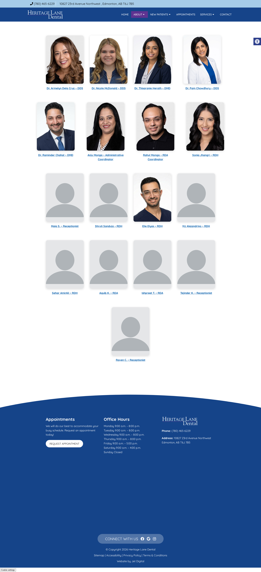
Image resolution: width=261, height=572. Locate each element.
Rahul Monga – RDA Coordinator (155, 157)
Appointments (185, 14)
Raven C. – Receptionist (130, 360)
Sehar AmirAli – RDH (65, 293)
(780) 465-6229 (44, 4)
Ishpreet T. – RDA (152, 293)
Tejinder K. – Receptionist (196, 293)
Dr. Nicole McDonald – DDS (109, 88)
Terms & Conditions (155, 555)
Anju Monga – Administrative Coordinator (106, 157)
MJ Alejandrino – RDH (196, 226)
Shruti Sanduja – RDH (108, 226)
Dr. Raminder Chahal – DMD (55, 155)
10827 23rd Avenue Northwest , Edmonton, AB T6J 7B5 (97, 4)
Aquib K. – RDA (108, 293)
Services (206, 14)
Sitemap (99, 555)
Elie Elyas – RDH (152, 226)
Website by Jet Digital (130, 561)
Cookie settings (8, 570)
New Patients (159, 14)
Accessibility (113, 555)
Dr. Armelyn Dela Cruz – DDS (65, 88)
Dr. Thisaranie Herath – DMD (152, 88)
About (138, 14)
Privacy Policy (132, 555)
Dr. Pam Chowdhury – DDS (202, 88)
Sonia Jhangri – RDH (205, 155)
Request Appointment (64, 443)
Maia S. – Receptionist (65, 226)
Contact (226, 14)
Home (125, 14)
